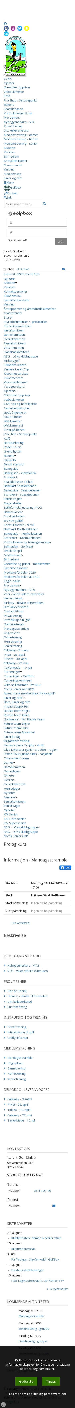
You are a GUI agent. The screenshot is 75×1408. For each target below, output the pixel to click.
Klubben (9, 148)
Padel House (13, 447)
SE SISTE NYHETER (25, 274)
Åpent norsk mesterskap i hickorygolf (30, 693)
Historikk (10, 460)
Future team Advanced (19, 732)
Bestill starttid (13, 464)
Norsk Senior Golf (16, 836)
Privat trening (13, 126)
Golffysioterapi (14, 624)
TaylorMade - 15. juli (18, 667)
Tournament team (16, 758)
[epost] (63, 269)
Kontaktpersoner (15, 161)
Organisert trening (16, 741)
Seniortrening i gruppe (34, 1328)
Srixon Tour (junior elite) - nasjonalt (28, 754)
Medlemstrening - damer (21, 135)
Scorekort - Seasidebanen (21, 494)
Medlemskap (12, 174)
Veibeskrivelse (14, 92)
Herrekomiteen (14, 339)
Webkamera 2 (14, 425)
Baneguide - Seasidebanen (22, 490)
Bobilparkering (14, 443)
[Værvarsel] (6, 33)
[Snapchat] (26, 28)
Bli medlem (11, 156)
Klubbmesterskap (16, 373)
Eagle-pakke (12, 581)
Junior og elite (13, 178)
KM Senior (11, 814)
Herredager (12, 788)
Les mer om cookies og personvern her (37, 1394)
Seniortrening (13, 646)
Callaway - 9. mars (16, 650)
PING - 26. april (14, 654)
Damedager (12, 771)
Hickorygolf (11, 361)
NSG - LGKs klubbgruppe (21, 356)
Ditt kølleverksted (16, 130)
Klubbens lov (12, 296)
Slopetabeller (13, 417)
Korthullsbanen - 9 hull (19, 525)
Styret (8, 317)
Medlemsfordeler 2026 (20, 572)
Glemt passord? (17, 240)
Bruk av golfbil (13, 520)
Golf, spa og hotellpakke (20, 404)
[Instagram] (13, 28)
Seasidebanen (13, 109)
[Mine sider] (5, 24)
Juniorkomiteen (14, 330)
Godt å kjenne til (15, 412)
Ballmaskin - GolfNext (18, 546)
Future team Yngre (17, 723)
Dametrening (13, 637)
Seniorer (9, 797)
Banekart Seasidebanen (20, 486)
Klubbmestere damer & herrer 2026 (36, 1238)
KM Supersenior (15, 823)
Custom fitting (13, 611)
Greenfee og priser (17, 87)
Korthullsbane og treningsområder (27, 542)
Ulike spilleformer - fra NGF (23, 685)
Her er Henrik (13, 598)
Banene (9, 104)
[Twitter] (19, 28)
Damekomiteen (14, 334)
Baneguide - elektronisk (20, 473)
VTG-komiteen (14, 348)
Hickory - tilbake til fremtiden (24, 603)
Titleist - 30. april (15, 659)
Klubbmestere (14, 378)
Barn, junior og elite (17, 702)
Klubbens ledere (15, 365)
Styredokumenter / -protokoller (25, 322)
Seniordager (12, 806)
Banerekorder (13, 512)
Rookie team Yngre (17, 711)
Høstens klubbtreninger (27, 1270)
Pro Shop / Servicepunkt (20, 100)
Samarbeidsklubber (17, 408)
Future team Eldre (16, 728)
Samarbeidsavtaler (17, 300)
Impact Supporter (16, 706)
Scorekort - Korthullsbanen (22, 538)
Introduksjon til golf (17, 620)
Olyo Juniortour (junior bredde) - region (30, 749)
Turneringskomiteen (18, 326)
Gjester (9, 83)
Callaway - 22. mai (16, 663)
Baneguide (11, 468)
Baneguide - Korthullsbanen (23, 533)
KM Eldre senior (15, 819)
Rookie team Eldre (16, 715)
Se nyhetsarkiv (59, 1289)
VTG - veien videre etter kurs (24, 594)
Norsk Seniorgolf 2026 (19, 689)
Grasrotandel (13, 165)
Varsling (9, 169)
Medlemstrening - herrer (21, 139)
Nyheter (9, 278)
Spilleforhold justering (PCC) (23, 507)
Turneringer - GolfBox (19, 676)
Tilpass (51, 1381)
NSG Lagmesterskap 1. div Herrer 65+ (37, 1280)
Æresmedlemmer (16, 382)
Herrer (8, 780)
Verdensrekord (14, 386)
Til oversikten (20, 923)
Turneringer (12, 672)
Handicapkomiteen (16, 352)
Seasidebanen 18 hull (18, 482)
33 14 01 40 (22, 269)
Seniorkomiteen (14, 343)
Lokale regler (13, 499)
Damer (8, 762)
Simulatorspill (13, 551)
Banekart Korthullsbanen (21, 529)
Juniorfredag (12, 737)
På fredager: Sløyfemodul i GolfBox (35, 1259)
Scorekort (10, 477)
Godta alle (26, 1381)
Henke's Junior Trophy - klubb (24, 745)
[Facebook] (6, 28)
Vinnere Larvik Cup (16, 369)
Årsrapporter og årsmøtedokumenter (30, 309)
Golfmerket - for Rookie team (24, 719)
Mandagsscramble (16, 628)
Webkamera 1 (14, 421)
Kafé (7, 96)
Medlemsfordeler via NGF (22, 577)
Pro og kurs (12, 117)
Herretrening (13, 641)
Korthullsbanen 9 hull (18, 113)
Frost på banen (14, 430)
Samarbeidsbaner (16, 568)
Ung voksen (12, 633)
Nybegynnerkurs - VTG (19, 122)
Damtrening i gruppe (33, 1341)
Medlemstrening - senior (21, 143)
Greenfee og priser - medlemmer (27, 564)
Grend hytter (13, 451)
